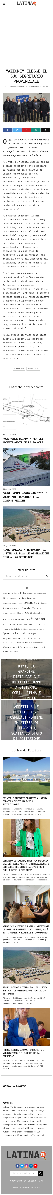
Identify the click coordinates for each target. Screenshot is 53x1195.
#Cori (21, 603)
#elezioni (15, 608)
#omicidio (15, 629)
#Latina (38, 619)
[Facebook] (7, 130)
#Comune (31, 598)
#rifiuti (22, 638)
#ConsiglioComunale (10, 603)
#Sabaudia (34, 638)
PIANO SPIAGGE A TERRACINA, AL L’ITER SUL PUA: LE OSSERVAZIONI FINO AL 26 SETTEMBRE (26, 553)
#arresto (30, 594)
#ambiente (8, 593)
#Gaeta (28, 613)
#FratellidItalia (9, 613)
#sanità (20, 643)
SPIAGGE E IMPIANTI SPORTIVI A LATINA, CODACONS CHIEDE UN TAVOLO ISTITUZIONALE (25, 801)
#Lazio (14, 624)
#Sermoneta (38, 643)
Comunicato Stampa (15, 86)
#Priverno (40, 629)
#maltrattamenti (39, 625)
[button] (47, 576)
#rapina (34, 634)
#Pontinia (32, 629)
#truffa (6, 652)
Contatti (24, 1187)
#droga (6, 608)
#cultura (42, 603)
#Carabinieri (40, 593)
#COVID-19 (30, 603)
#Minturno (6, 629)
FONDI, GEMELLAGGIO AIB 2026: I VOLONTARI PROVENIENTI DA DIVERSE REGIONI (25, 497)
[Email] (45, 130)
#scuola (28, 643)
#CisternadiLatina (14, 598)
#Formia (36, 608)
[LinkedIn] (31, 1166)
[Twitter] (17, 130)
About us (35, 1187)
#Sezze (6, 647)
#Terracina (19, 368)
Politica (45, 86)
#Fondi (25, 607)
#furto (20, 613)
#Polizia (24, 629)
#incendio (37, 613)
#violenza (14, 652)
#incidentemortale (21, 619)
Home (15, 1187)
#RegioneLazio (10, 638)
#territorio (33, 368)
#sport (13, 647)
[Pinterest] (26, 130)
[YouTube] (35, 1166)
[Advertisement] (26, 36)
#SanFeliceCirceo (9, 643)
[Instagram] (26, 1166)
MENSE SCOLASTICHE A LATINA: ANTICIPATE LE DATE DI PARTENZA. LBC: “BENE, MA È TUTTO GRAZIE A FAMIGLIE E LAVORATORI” (26, 929)
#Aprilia (20, 593)
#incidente (7, 619)
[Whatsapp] (36, 130)
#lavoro (6, 625)
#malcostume (25, 624)
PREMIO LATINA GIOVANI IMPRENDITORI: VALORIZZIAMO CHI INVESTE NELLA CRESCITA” (24, 1053)
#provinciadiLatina (16, 633)
